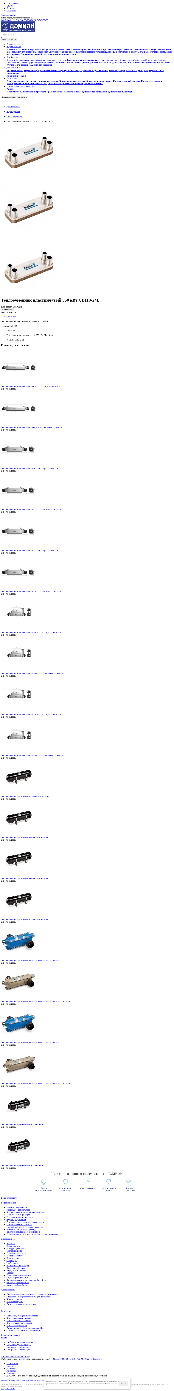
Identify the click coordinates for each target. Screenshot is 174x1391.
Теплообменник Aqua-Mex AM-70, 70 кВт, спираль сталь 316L (30, 550)
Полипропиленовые (72, 92)
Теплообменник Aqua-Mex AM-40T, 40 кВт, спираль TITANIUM (31, 509)
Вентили (11, 60)
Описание (11, 317)
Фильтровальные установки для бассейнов (149, 62)
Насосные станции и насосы (136, 49)
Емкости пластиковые (18, 49)
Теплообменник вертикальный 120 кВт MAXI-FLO (25, 796)
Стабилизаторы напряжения (21, 92)
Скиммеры (125, 60)
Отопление (6, 1311)
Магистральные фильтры (109, 49)
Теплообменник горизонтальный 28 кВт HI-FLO (23, 1165)
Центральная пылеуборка (120, 92)
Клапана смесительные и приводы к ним (76, 49)
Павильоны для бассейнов (68, 62)
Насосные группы (134, 70)
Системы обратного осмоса (62, 52)
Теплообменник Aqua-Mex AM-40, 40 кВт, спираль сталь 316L (30, 468)
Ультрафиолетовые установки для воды (96, 52)
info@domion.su (8, 20)
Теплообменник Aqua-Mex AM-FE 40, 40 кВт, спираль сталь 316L (31, 632)
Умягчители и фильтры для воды (132, 52)
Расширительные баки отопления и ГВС (27, 83)
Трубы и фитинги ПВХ (92, 62)
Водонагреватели (9, 1198)
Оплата (10, 6)
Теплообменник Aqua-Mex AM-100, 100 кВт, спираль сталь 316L (31, 386)
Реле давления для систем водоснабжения (27, 52)
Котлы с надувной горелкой (127, 81)
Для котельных (8, 1289)
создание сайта (8, 1388)
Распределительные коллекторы (21, 1304)
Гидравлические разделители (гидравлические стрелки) (34, 70)
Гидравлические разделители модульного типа (85, 70)
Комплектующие (117, 70)
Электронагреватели (56, 60)
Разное (4, 1337)
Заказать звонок (8, 15)
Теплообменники (38, 60)
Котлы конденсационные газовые (42, 81)
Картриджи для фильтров (42, 49)
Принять (123, 1384)
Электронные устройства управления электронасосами (48, 54)
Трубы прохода (138, 60)
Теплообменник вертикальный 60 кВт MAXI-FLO (24, 878)
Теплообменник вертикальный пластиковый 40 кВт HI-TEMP (30, 960)
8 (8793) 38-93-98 (24, 20)
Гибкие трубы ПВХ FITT (116, 62)
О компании (12, 1363)
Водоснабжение (8, 1203)
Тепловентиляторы (93, 83)
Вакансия (11, 1373)
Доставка (11, 8)
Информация (14, 97)
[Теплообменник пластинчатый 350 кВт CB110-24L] (28, 178)
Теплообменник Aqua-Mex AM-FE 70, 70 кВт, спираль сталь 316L (31, 714)
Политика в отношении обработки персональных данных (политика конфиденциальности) (35, 1380)
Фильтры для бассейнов (19, 65)
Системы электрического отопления (65, 83)
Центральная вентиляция (94, 92)
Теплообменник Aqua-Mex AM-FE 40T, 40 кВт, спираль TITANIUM (32, 673)
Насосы (50, 62)
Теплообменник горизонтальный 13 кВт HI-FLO (23, 1124)
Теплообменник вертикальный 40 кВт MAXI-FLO (24, 837)
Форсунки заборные (16, 62)
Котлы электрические (152, 81)
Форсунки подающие (36, 62)
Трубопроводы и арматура (49, 92)
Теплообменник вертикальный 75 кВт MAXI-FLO (24, 919)
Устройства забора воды (156, 60)
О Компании (12, 3)
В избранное (7, 309)
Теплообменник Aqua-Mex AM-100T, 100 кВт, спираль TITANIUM (32, 427)
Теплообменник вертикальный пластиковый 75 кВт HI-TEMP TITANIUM (35, 1083)
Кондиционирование (11, 1335)
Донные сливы (112, 60)
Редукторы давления (161, 49)
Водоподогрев (22, 60)
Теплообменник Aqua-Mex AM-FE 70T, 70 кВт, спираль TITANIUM (32, 755)
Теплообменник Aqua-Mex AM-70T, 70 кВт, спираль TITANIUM (31, 591)
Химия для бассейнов (41, 65)
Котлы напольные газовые (72, 81)
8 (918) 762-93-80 (40, 20)
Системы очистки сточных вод (15, 1356)
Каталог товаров (9, 39)
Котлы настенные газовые (99, 81)
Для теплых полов (16, 81)
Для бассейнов (13, 106)
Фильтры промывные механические (23, 1232)
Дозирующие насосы (76, 60)
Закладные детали (96, 60)
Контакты (11, 11)
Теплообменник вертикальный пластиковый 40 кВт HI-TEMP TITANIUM (35, 1001)
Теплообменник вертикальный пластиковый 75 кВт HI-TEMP (30, 1042)
